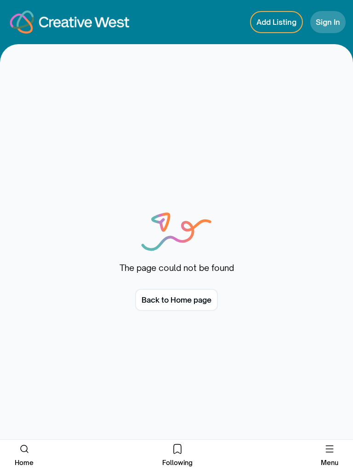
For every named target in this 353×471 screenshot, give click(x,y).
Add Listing (276, 22)
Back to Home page (176, 299)
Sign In (328, 22)
